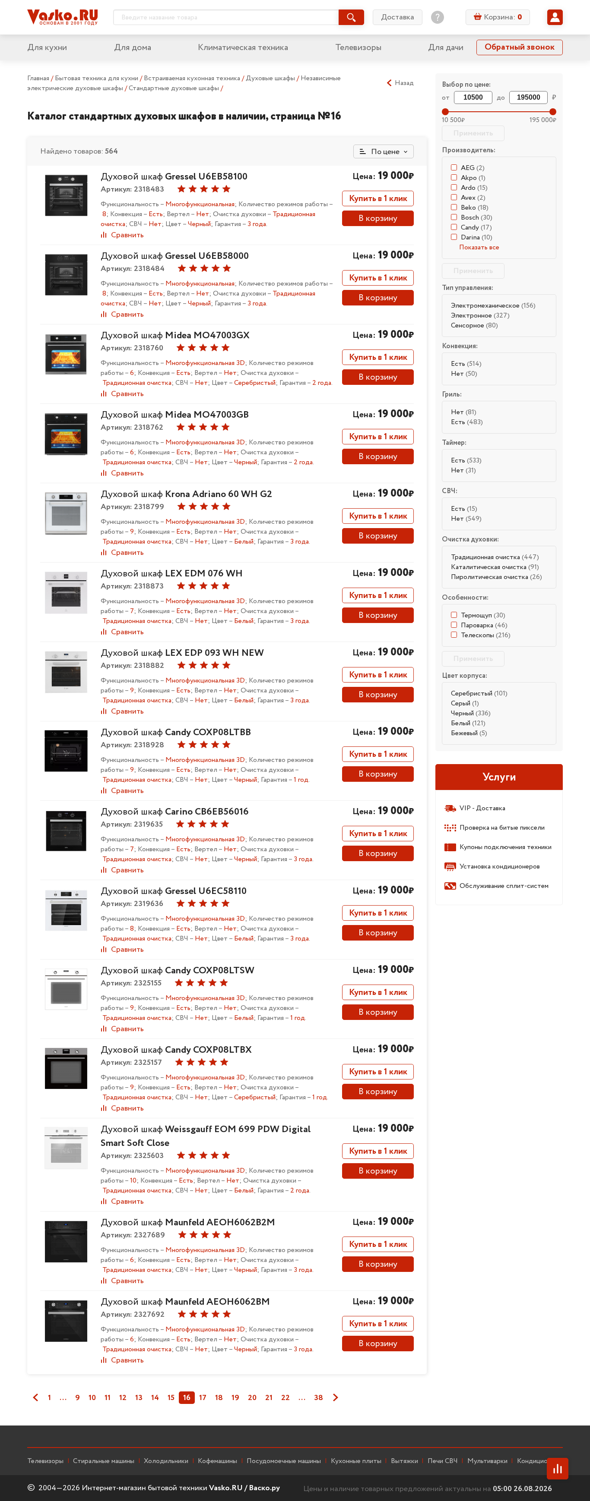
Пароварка (484, 625)
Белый (468, 723)
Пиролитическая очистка (496, 577)
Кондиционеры (540, 1461)
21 (269, 1397)
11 (108, 1397)
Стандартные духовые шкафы (175, 88)
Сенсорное (474, 325)
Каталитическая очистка (495, 567)
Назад (404, 83)
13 (139, 1397)
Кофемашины (217, 1461)
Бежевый (469, 733)
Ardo (474, 188)
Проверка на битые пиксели (502, 828)
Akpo (473, 178)
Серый (465, 703)
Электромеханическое (493, 306)
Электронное (480, 316)
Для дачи (445, 47)
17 (202, 1397)
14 (155, 1397)
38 (318, 1397)
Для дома (132, 47)
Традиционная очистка (495, 557)
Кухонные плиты (356, 1461)
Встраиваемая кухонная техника (193, 78)
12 (123, 1397)
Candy (476, 227)
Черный (471, 713)
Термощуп (483, 615)
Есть (466, 364)
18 (219, 1397)
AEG (473, 168)
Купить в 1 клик (378, 198)
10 (92, 1397)
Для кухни (47, 47)
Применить (473, 133)
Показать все (479, 247)
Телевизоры (358, 47)
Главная (38, 78)
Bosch (476, 218)
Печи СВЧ (443, 1461)
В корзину (377, 218)
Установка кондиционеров (500, 867)
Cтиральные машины (103, 1461)
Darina (476, 237)
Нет (464, 374)
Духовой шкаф (174, 177)
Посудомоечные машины (284, 1461)
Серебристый (479, 694)
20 (252, 1397)
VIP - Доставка (482, 808)
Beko (474, 208)
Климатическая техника (243, 47)
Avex (473, 198)
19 (235, 1397)
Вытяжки (404, 1461)
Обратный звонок (520, 47)
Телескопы (486, 635)
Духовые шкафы (271, 78)
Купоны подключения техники (506, 847)
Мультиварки (487, 1461)
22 (285, 1397)
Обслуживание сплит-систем (504, 886)
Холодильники (166, 1461)
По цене (384, 151)
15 (171, 1397)
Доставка (397, 17)
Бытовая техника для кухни (97, 78)
